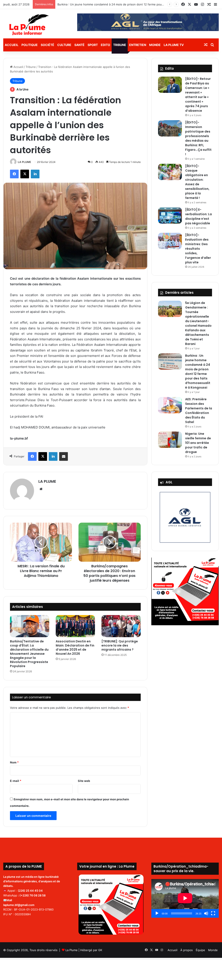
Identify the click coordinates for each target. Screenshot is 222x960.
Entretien (137, 45)
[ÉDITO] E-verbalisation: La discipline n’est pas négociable (198, 216)
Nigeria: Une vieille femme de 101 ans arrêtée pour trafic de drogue (198, 443)
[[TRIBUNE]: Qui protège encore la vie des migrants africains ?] (121, 626)
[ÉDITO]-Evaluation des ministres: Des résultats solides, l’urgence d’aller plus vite (198, 248)
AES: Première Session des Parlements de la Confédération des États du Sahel (198, 410)
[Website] (41, 489)
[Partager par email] (63, 456)
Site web (84, 781)
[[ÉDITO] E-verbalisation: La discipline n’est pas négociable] (170, 215)
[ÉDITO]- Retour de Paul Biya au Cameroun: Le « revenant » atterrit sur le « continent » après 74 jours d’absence (198, 95)
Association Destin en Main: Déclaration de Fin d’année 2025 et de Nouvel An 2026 (75, 647)
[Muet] (206, 913)
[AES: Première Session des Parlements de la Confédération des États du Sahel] (170, 405)
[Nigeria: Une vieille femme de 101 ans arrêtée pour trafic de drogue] (170, 440)
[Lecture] (157, 913)
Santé (79, 45)
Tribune (119, 45)
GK (100, 950)
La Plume (71, 950)
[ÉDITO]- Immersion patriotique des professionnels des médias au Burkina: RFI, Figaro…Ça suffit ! (198, 138)
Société (47, 45)
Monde (155, 45)
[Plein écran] (213, 913)
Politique (29, 45)
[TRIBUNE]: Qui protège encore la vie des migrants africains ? (119, 645)
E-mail (15, 781)
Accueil (11, 45)
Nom (14, 762)
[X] (24, 174)
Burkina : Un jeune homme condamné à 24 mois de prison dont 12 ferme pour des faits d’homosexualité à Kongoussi (136, 4)
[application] (185, 898)
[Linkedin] (35, 174)
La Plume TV (174, 45)
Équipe (200, 950)
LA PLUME (24, 162)
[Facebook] (14, 174)
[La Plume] (29, 24)
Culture (64, 45)
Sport (93, 45)
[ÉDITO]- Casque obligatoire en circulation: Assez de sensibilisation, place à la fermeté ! (197, 182)
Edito (105, 45)
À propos (186, 950)
